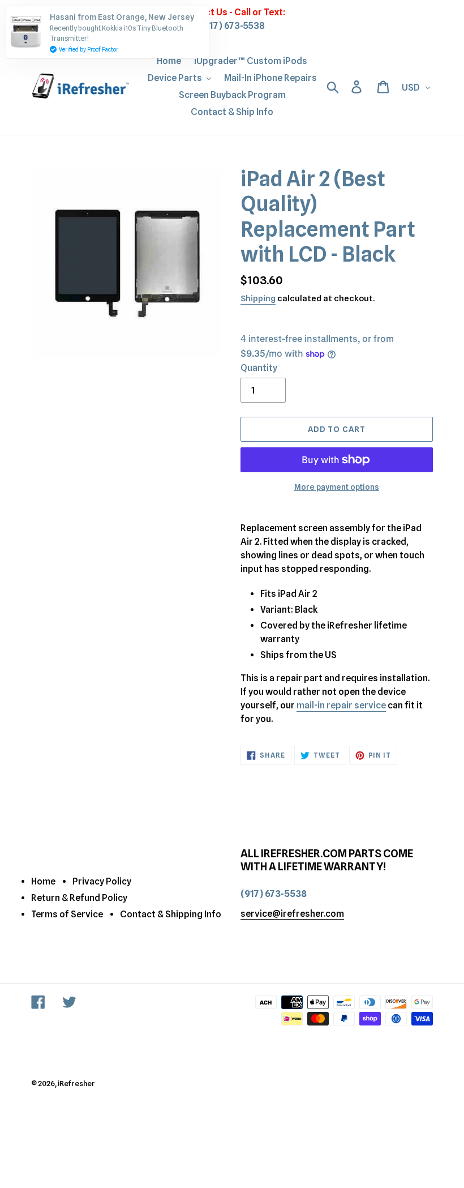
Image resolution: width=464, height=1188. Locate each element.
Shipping (258, 298)
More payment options (336, 487)
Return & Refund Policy (79, 897)
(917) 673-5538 (232, 25)
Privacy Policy (101, 881)
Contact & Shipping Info (170, 914)
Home (43, 881)
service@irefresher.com (292, 913)
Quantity (258, 367)
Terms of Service (67, 914)
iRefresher (76, 1083)
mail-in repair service (341, 705)
